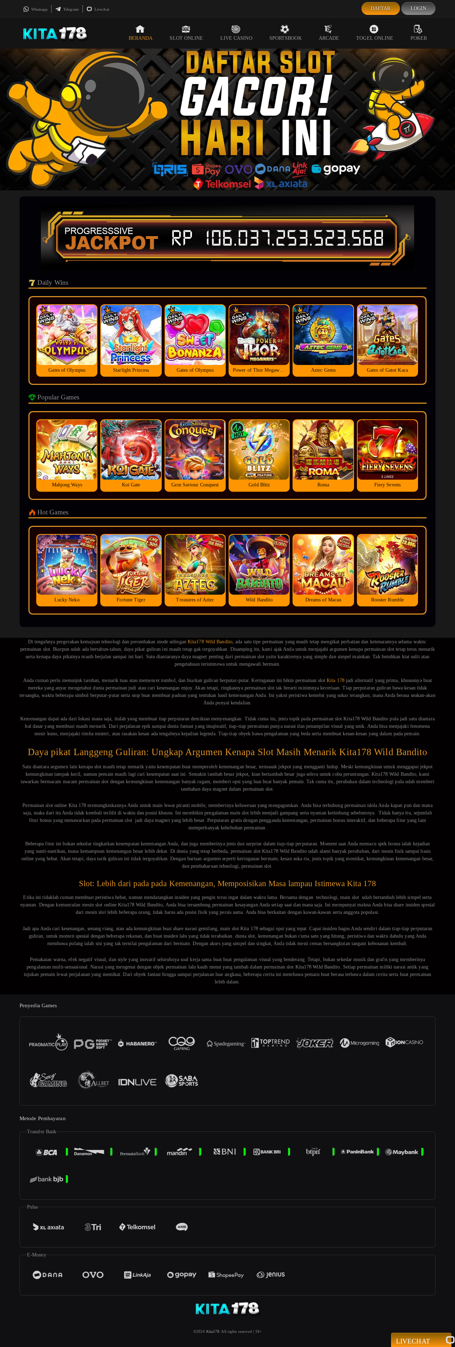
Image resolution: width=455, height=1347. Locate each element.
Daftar (381, 8)
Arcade (329, 38)
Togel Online (374, 38)
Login (419, 8)
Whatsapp (39, 9)
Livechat (101, 9)
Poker (419, 38)
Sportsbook (285, 38)
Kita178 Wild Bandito (210, 641)
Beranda (141, 38)
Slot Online (186, 38)
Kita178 (213, 1331)
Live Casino (236, 38)
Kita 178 (335, 680)
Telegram (70, 9)
